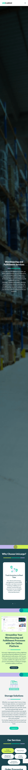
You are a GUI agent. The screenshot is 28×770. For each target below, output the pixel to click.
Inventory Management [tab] (14, 762)
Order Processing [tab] (7, 750)
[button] (12, 603)
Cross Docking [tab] (20, 756)
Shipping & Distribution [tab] (7, 756)
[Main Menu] (25, 3)
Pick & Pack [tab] (20, 750)
